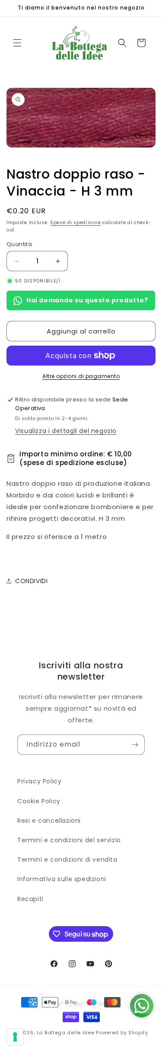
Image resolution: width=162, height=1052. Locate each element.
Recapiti (30, 899)
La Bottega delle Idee (66, 1032)
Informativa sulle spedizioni (61, 879)
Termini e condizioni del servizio (69, 840)
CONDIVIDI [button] (31, 581)
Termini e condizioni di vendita (67, 859)
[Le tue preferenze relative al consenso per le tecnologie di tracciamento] (15, 1037)
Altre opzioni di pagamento (81, 376)
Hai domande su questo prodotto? (87, 300)
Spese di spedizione (75, 222)
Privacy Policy (39, 781)
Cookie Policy (38, 801)
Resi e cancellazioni (49, 820)
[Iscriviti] (134, 744)
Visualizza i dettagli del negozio (66, 431)
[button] (17, 42)
